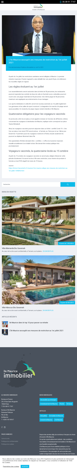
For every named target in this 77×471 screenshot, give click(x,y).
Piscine (62, 404)
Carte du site (5, 438)
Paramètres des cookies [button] (11, 466)
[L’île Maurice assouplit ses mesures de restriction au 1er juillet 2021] (38, 39)
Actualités (30, 67)
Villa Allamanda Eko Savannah (13, 248)
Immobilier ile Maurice (56, 416)
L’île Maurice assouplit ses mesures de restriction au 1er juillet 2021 (36, 331)
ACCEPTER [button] (25, 466)
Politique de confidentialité (9, 441)
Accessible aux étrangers (48, 400)
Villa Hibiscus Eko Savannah (13, 307)
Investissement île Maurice (49, 404)
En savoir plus (48, 251)
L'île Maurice (58, 420)
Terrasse (69, 404)
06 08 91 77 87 (68, 2)
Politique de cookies (7, 444)
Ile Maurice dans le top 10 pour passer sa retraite (28, 323)
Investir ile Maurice (46, 420)
